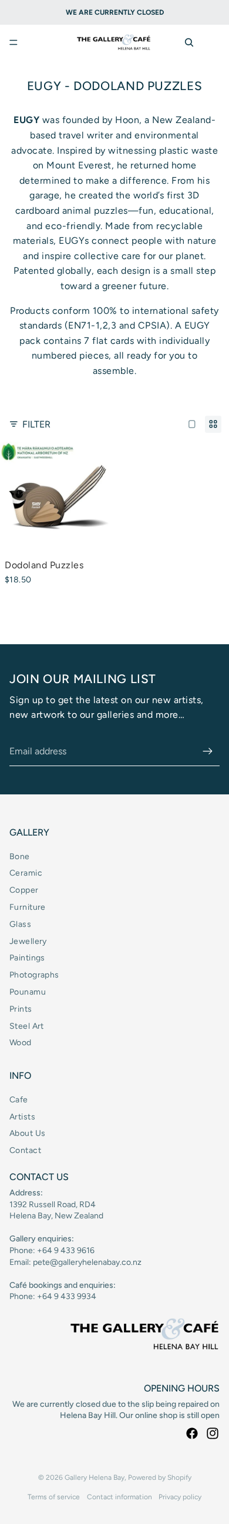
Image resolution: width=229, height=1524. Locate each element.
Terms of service (54, 1497)
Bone (19, 857)
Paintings (27, 958)
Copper (24, 890)
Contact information (119, 1497)
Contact (25, 1150)
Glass (20, 924)
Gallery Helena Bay (94, 1477)
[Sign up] (208, 751)
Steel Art (26, 1026)
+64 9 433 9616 (66, 1250)
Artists (22, 1117)
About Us (27, 1133)
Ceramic (25, 873)
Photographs (34, 975)
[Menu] (13, 42)
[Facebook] (192, 1433)
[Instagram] (213, 1433)
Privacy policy (180, 1497)
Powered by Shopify (159, 1477)
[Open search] (189, 42)
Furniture (27, 907)
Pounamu (27, 992)
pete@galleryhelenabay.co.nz (87, 1262)
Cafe (18, 1100)
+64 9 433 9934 (66, 1296)
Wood (20, 1043)
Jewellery (28, 941)
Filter (36, 424)
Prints (20, 1009)
